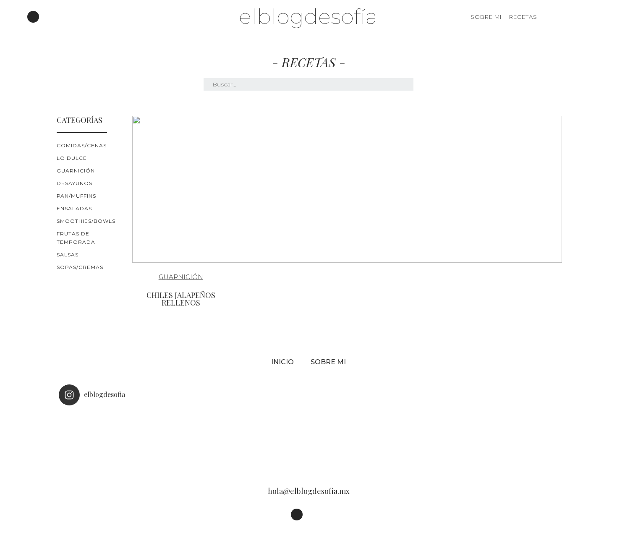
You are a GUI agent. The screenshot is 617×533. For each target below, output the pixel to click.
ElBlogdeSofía (308, 16)
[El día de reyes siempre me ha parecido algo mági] (109, 441)
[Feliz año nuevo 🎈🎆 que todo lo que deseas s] (508, 441)
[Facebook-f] (45, 17)
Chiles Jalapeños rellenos (180, 299)
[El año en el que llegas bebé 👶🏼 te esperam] (408, 441)
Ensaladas (74, 208)
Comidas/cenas (82, 145)
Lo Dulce (72, 158)
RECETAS (523, 16)
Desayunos (74, 183)
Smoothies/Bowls (86, 221)
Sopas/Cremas (80, 267)
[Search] (584, 17)
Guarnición (76, 170)
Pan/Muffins (76, 196)
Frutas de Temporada (76, 237)
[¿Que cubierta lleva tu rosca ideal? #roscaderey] (308, 441)
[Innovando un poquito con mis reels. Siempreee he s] (208, 441)
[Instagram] (33, 17)
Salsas (67, 254)
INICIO (282, 362)
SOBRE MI (486, 16)
